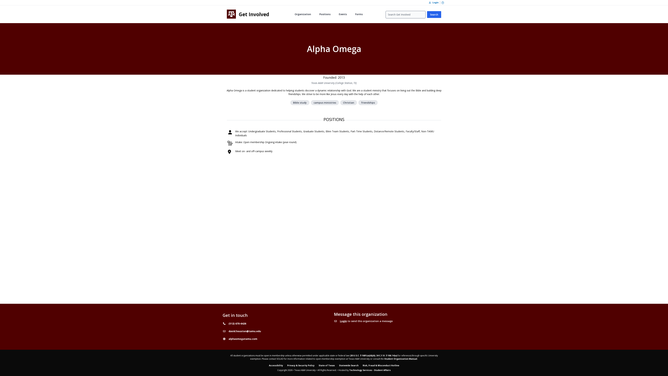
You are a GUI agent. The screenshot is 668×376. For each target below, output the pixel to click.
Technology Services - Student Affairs (370, 370)
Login (343, 321)
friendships (368, 102)
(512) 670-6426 (237, 323)
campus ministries (325, 102)
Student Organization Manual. (401, 358)
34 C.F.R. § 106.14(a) (386, 355)
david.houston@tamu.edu (245, 331)
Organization (303, 14)
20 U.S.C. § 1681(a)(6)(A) (362, 355)
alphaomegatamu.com (243, 338)
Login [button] (435, 2)
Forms (359, 14)
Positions (325, 14)
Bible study (300, 102)
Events (343, 14)
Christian (348, 102)
